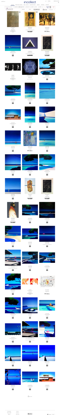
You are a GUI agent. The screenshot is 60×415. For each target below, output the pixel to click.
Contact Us (3, 1)
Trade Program (9, 411)
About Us (17, 411)
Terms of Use (17, 414)
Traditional (23, 9)
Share (12, 97)
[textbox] (53, 2)
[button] (45, 1)
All (36, 9)
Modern (30, 9)
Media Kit (9, 414)
